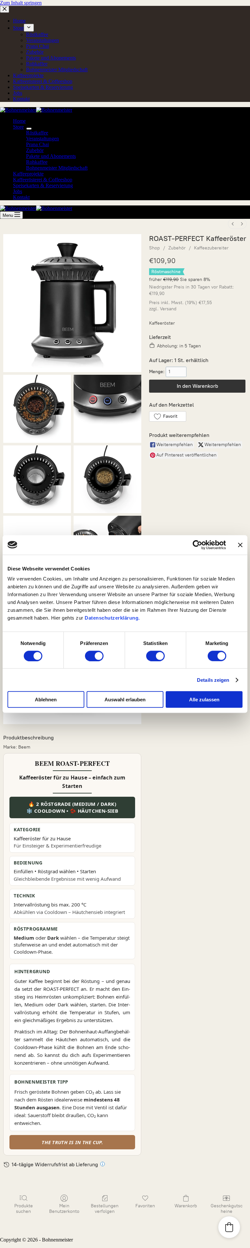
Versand (168, 309)
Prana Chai (37, 144)
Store (18, 127)
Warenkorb (185, 1206)
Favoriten (145, 1206)
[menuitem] (232, 224)
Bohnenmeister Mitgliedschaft (57, 168)
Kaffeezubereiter (211, 248)
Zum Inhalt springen (21, 3)
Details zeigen (213, 679)
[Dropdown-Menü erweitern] (29, 129)
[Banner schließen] (240, 544)
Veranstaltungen (42, 138)
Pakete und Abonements (51, 156)
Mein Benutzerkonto (64, 1208)
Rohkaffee (37, 162)
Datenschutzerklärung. (112, 618)
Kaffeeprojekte (28, 173)
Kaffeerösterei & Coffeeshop (42, 179)
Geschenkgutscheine (227, 1208)
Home (19, 121)
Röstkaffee (37, 132)
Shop (154, 248)
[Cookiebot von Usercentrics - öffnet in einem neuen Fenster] (197, 545)
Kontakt (21, 197)
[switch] (94, 656)
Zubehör (35, 150)
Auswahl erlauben (125, 699)
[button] (167, 416)
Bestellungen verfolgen (104, 1208)
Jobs (17, 191)
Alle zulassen (204, 699)
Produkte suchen (23, 1208)
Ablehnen (46, 699)
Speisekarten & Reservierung (43, 185)
